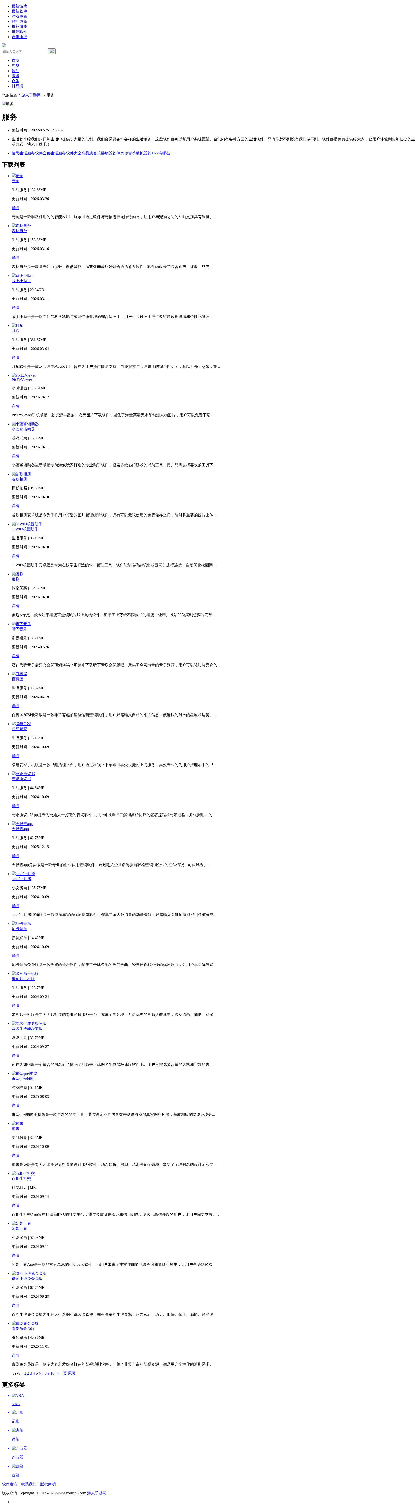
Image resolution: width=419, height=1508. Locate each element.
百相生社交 (21, 1178)
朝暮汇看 (19, 1228)
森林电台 (19, 231)
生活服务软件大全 (65, 153)
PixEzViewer (22, 380)
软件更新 (19, 21)
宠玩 (15, 181)
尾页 (72, 1373)
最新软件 (19, 11)
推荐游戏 (19, 26)
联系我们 (29, 1484)
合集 (15, 81)
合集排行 (19, 37)
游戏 (15, 66)
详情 (15, 208)
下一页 (61, 1373)
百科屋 (17, 679)
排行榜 (17, 86)
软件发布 (9, 1484)
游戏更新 (19, 16)
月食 (15, 331)
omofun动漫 (21, 879)
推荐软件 (19, 32)
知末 (15, 1129)
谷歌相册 (19, 479)
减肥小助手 (21, 281)
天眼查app (20, 829)
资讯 (15, 76)
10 (52, 1373)
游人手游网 (31, 95)
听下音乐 (19, 629)
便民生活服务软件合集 (31, 153)
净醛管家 (19, 729)
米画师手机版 (23, 979)
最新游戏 (19, 6)
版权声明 (48, 1484)
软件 (15, 71)
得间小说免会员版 (27, 1278)
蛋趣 (15, 579)
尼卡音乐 (19, 929)
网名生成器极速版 (27, 1029)
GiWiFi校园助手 (25, 529)
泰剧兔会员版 (23, 1328)
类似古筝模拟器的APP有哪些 (145, 153)
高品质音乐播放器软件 (100, 153)
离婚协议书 (21, 779)
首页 (15, 60)
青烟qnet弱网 (23, 1079)
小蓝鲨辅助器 (23, 429)
